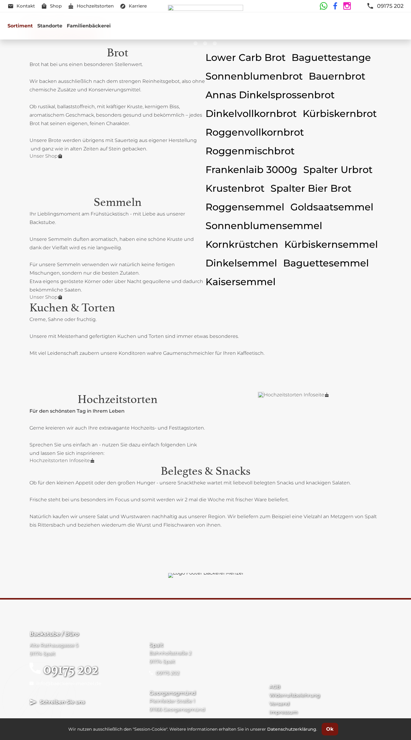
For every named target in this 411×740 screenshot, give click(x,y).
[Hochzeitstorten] (261, 395)
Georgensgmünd (172, 693)
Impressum (283, 712)
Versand (279, 704)
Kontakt (26, 6)
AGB (274, 687)
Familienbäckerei (89, 26)
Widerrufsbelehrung (294, 695)
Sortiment (20, 26)
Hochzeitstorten (95, 6)
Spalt (156, 645)
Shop (56, 6)
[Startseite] (206, 25)
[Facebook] (334, 6)
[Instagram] (346, 6)
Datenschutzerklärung (291, 729)
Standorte (49, 26)
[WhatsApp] (323, 6)
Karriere (138, 6)
